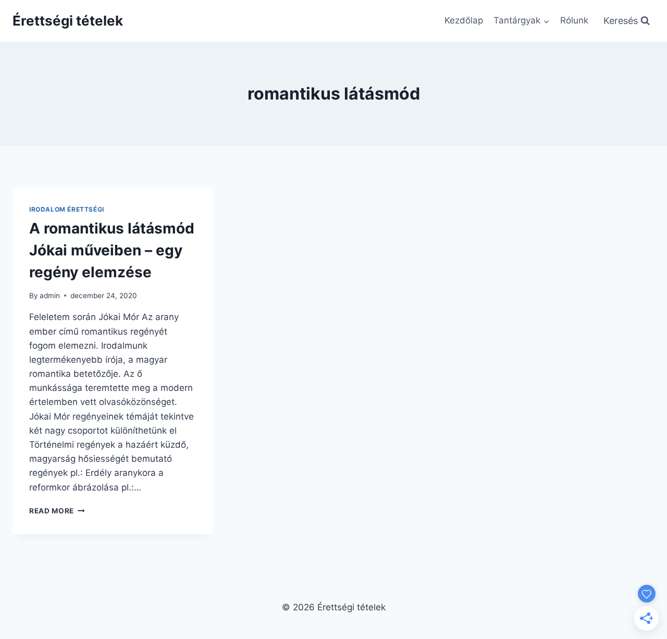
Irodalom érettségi (66, 209)
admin (50, 295)
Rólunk (574, 20)
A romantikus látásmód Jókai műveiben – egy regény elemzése (111, 250)
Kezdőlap (463, 20)
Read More (57, 511)
